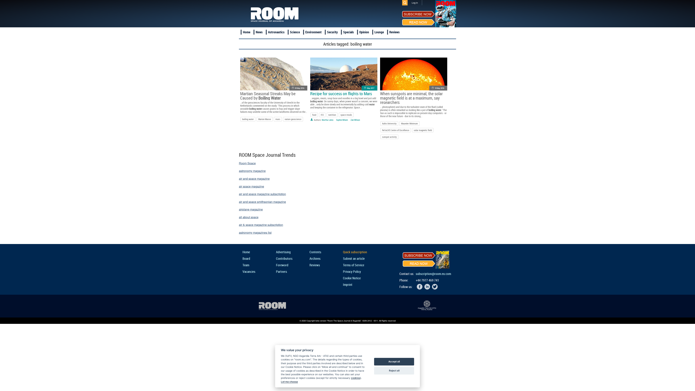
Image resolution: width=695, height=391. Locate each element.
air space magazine (251, 186)
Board (246, 258)
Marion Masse (264, 119)
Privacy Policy (352, 271)
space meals (346, 114)
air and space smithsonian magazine (262, 202)
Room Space (247, 163)
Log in (415, 2)
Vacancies (249, 271)
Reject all (394, 370)
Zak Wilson (355, 119)
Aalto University (389, 123)
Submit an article (354, 258)
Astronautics (276, 32)
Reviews (394, 32)
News (259, 32)
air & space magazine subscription (261, 225)
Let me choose (289, 381)
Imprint (347, 284)
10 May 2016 (439, 88)
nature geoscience (293, 119)
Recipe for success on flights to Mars (341, 93)
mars (277, 119)
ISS (322, 114)
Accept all (394, 361)
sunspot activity (389, 136)
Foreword (282, 265)
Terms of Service (353, 265)
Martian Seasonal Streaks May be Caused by (268, 95)
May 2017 (370, 88)
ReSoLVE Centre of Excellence (395, 130)
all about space (248, 217)
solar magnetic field (423, 130)
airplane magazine (251, 209)
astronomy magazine (252, 171)
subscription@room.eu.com (433, 274)
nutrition (332, 114)
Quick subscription (355, 252)
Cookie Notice (352, 278)
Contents (315, 252)
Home (246, 32)
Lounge (379, 32)
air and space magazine (254, 178)
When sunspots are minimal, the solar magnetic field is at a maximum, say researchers (411, 97)
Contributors (284, 258)
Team (246, 265)
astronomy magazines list (255, 232)
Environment (313, 32)
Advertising (283, 252)
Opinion (364, 32)
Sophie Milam (342, 119)
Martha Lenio (327, 119)
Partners (281, 271)
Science (295, 32)
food (314, 114)
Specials (348, 32)
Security (332, 32)
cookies (355, 378)
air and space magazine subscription (262, 194)
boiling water (248, 119)
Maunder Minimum (409, 123)
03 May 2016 (299, 88)
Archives (315, 258)
